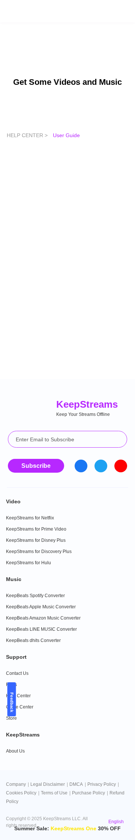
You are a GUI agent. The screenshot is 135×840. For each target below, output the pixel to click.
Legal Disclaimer (47, 784)
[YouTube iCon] (120, 466)
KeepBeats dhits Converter (33, 640)
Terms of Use (54, 793)
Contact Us (17, 673)
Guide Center (19, 707)
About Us (15, 751)
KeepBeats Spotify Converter (35, 595)
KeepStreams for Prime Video (36, 529)
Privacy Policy (101, 784)
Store (11, 718)
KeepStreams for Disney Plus (36, 540)
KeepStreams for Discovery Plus (39, 551)
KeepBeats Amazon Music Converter (43, 618)
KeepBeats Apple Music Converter (41, 606)
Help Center (18, 695)
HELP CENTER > (28, 135)
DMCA (76, 784)
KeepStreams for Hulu (28, 562)
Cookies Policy (21, 793)
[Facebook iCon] (81, 466)
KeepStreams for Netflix (30, 518)
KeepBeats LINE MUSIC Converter (41, 629)
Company (16, 784)
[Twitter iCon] (100, 466)
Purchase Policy (88, 793)
